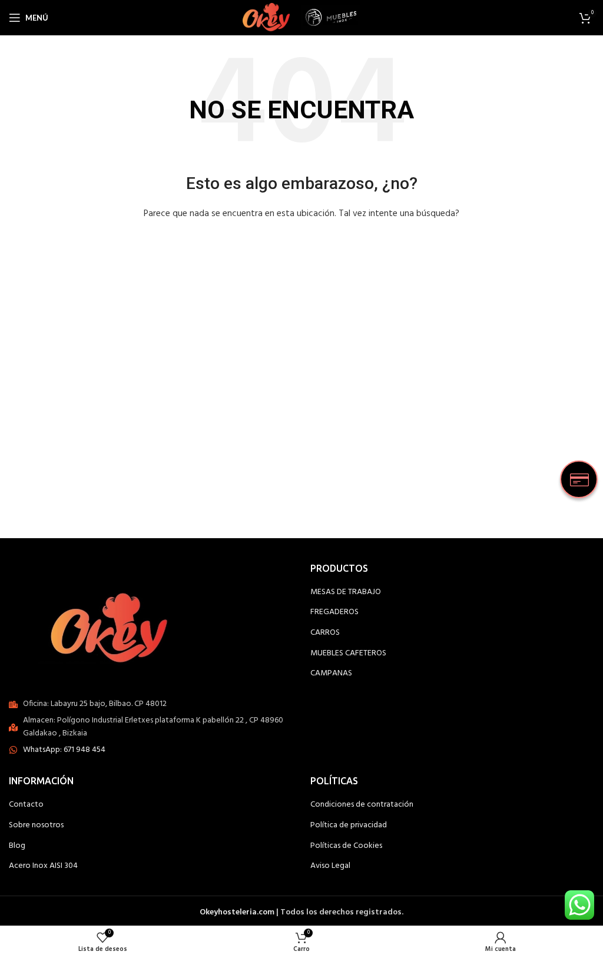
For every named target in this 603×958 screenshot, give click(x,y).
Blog (17, 846)
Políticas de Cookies (346, 846)
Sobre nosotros (36, 825)
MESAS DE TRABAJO (345, 592)
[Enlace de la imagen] (115, 624)
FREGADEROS (334, 612)
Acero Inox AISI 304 (43, 866)
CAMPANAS (331, 673)
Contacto (26, 805)
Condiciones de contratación (361, 805)
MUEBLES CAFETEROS (348, 653)
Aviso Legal (330, 866)
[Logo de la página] (266, 18)
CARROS (325, 633)
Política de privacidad (348, 825)
